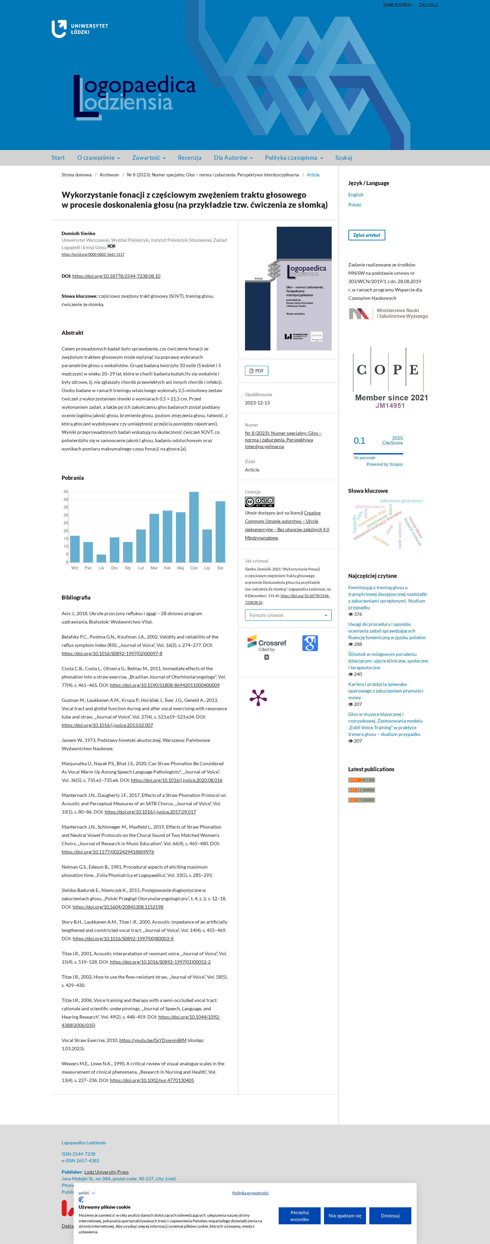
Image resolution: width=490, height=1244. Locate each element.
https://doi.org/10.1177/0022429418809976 (108, 852)
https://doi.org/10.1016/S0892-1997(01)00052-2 (160, 962)
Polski (354, 204)
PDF (259, 370)
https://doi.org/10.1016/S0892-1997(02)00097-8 (112, 653)
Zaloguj (428, 5)
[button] (87, 1193)
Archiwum (109, 174)
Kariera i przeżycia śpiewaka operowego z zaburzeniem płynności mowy (385, 690)
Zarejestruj (397, 5)
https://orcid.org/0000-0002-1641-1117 (93, 254)
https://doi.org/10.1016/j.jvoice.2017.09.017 (150, 812)
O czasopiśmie (96, 157)
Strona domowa (77, 174)
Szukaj (343, 157)
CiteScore (392, 440)
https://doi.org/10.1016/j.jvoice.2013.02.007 (107, 725)
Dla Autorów (231, 157)
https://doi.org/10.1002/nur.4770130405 (152, 1080)
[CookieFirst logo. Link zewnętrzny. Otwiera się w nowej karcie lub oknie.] (81, 1200)
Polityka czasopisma (292, 157)
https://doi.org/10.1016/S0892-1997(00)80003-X (123, 938)
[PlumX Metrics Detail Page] (258, 697)
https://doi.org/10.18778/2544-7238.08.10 (116, 276)
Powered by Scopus (385, 464)
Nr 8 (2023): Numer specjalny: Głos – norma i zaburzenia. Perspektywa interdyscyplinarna (213, 174)
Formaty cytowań (266, 615)
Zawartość (147, 157)
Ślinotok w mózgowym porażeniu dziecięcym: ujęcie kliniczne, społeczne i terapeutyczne (388, 660)
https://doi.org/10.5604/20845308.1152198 (118, 907)
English (355, 194)
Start (58, 157)
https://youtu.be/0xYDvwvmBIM (153, 1040)
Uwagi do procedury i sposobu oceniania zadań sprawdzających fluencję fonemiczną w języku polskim (387, 630)
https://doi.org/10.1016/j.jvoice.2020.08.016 (176, 780)
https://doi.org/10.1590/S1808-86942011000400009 (165, 685)
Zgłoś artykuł (366, 235)
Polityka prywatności (250, 1192)
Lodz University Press (106, 1172)
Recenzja (190, 157)
